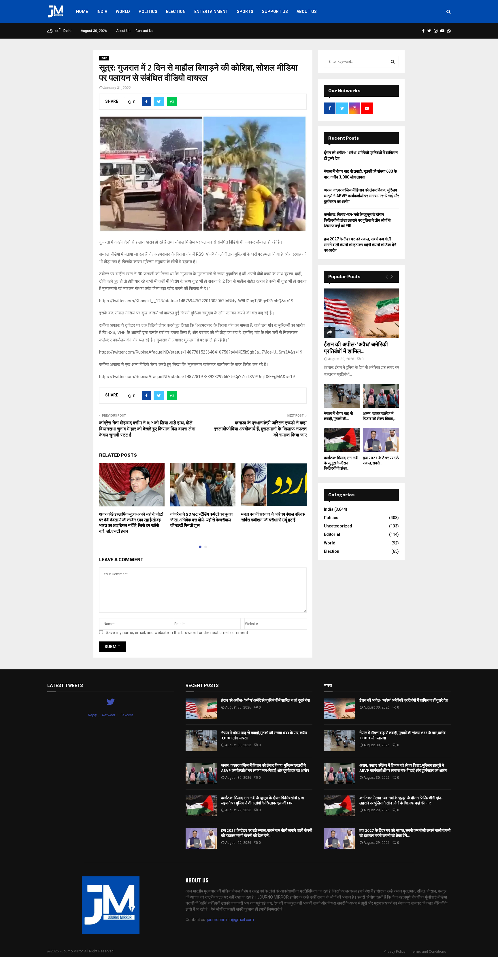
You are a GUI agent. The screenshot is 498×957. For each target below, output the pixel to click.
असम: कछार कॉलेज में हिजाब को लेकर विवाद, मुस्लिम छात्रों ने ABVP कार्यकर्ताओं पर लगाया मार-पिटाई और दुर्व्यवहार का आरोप (361, 196)
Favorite (126, 715)
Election (176, 11)
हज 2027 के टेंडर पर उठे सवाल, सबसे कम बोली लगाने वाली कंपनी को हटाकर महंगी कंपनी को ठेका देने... (266, 833)
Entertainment (211, 11)
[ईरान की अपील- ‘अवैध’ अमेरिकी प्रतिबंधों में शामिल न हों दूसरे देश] (361, 313)
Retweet (108, 715)
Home (82, 11)
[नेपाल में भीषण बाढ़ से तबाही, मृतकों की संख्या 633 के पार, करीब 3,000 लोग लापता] (342, 396)
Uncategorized (338, 526)
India (102, 11)
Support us (275, 11)
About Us (307, 11)
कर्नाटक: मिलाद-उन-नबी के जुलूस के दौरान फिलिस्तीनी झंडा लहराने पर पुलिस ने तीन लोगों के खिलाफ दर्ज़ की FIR (357, 220)
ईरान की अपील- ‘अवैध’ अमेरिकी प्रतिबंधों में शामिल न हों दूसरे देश (265, 700)
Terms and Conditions (428, 952)
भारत (328, 685)
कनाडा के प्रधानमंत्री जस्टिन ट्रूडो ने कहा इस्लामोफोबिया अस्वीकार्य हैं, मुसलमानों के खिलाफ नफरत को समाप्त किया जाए (260, 429)
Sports (245, 11)
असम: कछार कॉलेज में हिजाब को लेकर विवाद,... (379, 416)
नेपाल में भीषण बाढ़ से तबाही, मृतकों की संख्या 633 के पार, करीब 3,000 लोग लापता (264, 735)
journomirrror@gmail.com (230, 919)
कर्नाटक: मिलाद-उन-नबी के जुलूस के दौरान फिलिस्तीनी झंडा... (341, 463)
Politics (148, 11)
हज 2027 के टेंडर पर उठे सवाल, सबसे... (381, 460)
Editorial (332, 534)
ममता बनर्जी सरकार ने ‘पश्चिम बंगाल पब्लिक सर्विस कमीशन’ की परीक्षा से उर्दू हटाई (273, 517)
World (123, 11)
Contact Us (144, 31)
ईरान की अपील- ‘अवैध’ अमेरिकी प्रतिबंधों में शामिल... (356, 348)
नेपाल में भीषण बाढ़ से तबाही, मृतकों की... (338, 416)
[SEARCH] (392, 61)
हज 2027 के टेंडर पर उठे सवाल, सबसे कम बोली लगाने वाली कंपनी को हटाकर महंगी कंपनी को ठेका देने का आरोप (360, 244)
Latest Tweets (65, 685)
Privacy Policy (394, 952)
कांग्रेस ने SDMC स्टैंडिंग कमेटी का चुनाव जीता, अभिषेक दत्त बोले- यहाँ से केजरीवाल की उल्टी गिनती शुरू (201, 520)
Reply (92, 715)
